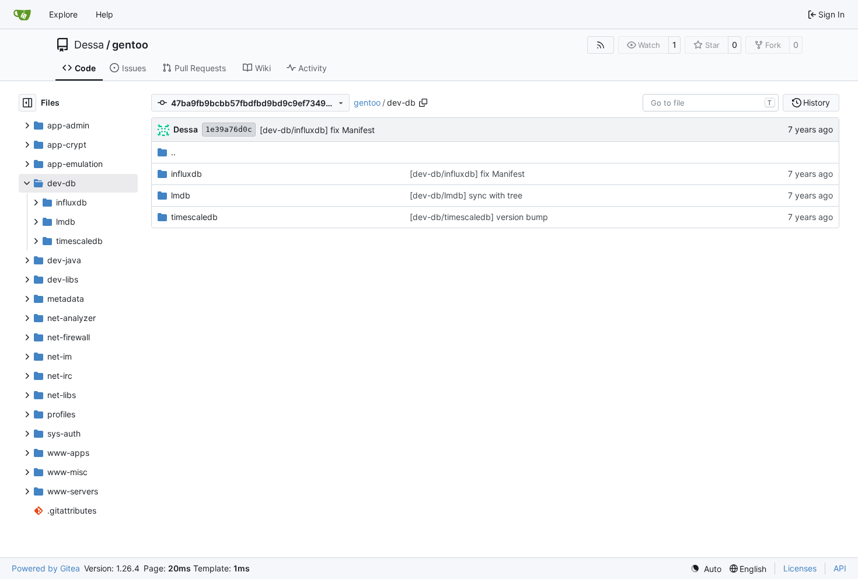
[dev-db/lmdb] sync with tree (466, 195)
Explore (63, 14)
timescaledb (194, 217)
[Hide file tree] (27, 102)
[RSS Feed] (600, 45)
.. (173, 152)
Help (104, 14)
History (816, 102)
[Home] (22, 14)
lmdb (180, 195)
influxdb (186, 174)
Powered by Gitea (46, 568)
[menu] (705, 569)
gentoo (130, 45)
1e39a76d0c (228, 129)
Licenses (800, 568)
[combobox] (711, 102)
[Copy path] (423, 103)
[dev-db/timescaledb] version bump (479, 217)
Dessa (89, 45)
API (839, 568)
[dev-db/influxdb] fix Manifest (317, 130)
